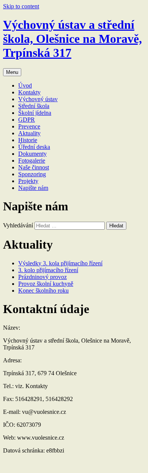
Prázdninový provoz (42, 277)
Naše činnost (33, 167)
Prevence (29, 126)
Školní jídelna (34, 113)
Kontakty (29, 92)
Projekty (28, 181)
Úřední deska (34, 147)
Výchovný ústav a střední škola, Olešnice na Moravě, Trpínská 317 (72, 39)
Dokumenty (32, 153)
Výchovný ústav (38, 99)
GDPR (26, 119)
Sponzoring (32, 174)
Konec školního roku (43, 290)
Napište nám (33, 188)
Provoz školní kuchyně (45, 283)
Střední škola (33, 106)
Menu (12, 72)
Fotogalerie (31, 160)
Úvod (25, 85)
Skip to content (21, 6)
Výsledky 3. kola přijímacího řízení (60, 263)
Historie (27, 140)
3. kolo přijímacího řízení (48, 270)
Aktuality (29, 133)
